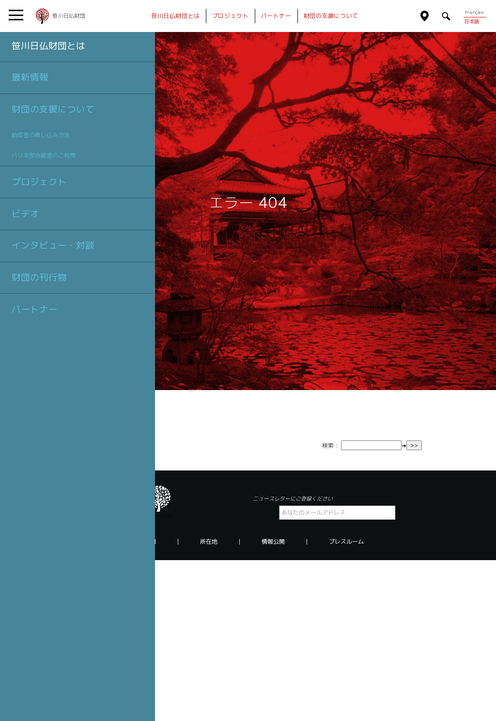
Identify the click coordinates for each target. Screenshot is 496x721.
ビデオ (25, 213)
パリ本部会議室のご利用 (44, 155)
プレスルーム (346, 541)
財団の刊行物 (39, 277)
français (474, 12)
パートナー (35, 309)
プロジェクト (39, 181)
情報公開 (273, 541)
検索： (331, 445)
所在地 (208, 541)
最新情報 (30, 77)
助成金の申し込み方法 (41, 135)
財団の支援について (53, 109)
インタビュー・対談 (53, 245)
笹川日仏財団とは (48, 45)
